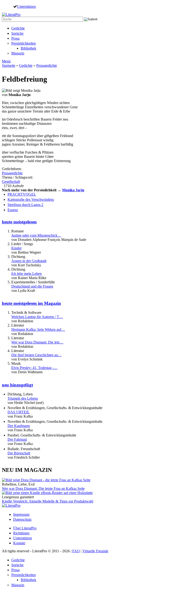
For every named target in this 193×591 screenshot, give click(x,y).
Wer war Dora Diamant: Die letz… (37, 342)
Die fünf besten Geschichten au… (36, 355)
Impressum (21, 514)
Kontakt (19, 543)
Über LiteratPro (24, 528)
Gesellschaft (11, 182)
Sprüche (17, 33)
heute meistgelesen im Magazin (31, 303)
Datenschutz (22, 519)
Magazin (17, 53)
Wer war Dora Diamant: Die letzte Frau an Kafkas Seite (43, 488)
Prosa (15, 38)
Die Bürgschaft (19, 453)
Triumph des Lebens (23, 398)
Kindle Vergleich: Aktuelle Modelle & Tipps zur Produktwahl (47, 501)
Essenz (13, 210)
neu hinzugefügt (17, 384)
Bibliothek (28, 48)
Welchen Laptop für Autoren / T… (37, 317)
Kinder (16, 248)
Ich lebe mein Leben (26, 274)
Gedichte (18, 28)
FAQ (76, 551)
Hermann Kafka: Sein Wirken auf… (38, 329)
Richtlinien (21, 533)
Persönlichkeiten (23, 43)
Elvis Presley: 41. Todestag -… (34, 368)
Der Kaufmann (19, 426)
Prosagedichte (46, 65)
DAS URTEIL (19, 412)
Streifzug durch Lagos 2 (25, 205)
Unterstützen (26, 6)
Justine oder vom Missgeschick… (36, 235)
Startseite (8, 65)
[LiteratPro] (11, 15)
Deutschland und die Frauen (32, 286)
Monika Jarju (73, 190)
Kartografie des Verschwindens (31, 199)
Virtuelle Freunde (95, 551)
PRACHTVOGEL (22, 194)
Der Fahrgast (17, 439)
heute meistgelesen (19, 221)
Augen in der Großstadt (28, 261)
